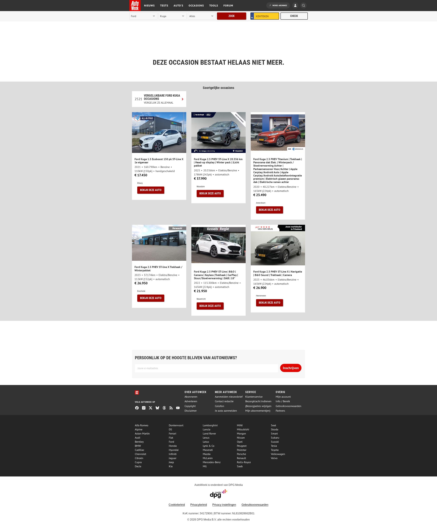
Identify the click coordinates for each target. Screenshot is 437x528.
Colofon (219, 406)
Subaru (275, 437)
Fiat (171, 437)
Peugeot (241, 445)
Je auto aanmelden (226, 410)
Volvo (274, 458)
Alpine (138, 429)
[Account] (296, 5)
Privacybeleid (198, 504)
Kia (171, 466)
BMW (138, 445)
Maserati (208, 450)
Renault (241, 458)
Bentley (139, 441)
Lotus (206, 441)
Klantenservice (254, 396)
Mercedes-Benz (212, 462)
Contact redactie (224, 401)
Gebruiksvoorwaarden (288, 406)
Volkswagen (278, 454)
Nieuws (149, 5)
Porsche (241, 454)
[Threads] (165, 408)
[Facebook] (138, 408)
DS (170, 429)
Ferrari (172, 433)
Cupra (138, 462)
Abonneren (191, 396)
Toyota (275, 450)
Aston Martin (142, 433)
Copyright (190, 406)
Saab (240, 466)
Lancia (206, 429)
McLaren (208, 458)
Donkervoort (176, 425)
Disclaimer (191, 410)
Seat (273, 425)
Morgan (241, 433)
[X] (152, 408)
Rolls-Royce (244, 462)
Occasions (196, 5)
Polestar (241, 450)
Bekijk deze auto (150, 190)
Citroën (139, 458)
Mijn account (283, 396)
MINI (240, 425)
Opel (240, 441)
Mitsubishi (243, 429)
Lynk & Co (208, 445)
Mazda (206, 454)
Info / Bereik (283, 401)
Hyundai (174, 450)
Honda (173, 445)
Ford (171, 441)
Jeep (171, 462)
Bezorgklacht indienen (258, 401)
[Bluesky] (158, 408)
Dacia (138, 466)
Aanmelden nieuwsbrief (229, 396)
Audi (137, 437)
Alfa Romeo (141, 425)
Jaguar (172, 458)
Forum (228, 5)
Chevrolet (140, 454)
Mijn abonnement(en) (257, 410)
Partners (280, 410)
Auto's (178, 5)
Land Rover (209, 433)
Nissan (241, 437)
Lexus (206, 437)
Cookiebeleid (177, 504)
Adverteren (191, 401)
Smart (274, 433)
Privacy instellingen (224, 504)
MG (205, 466)
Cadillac (139, 450)
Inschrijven (291, 368)
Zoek (232, 16)
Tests (164, 5)
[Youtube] (179, 408)
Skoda (274, 429)
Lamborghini (210, 425)
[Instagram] (145, 408)
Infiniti (173, 454)
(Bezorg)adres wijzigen (258, 406)
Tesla (274, 445)
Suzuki (275, 441)
